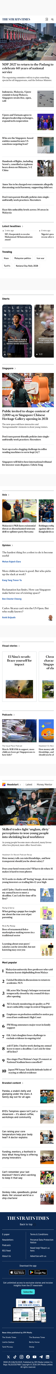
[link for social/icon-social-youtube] (34, 1357)
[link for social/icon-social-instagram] (21, 1357)
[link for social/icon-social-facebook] (28, 1357)
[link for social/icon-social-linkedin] (47, 1357)
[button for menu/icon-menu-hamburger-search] (52, 19)
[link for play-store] (38, 1272)
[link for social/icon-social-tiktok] (15, 1357)
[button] (46, 19)
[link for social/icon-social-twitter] (8, 1357)
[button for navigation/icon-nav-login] (46, 19)
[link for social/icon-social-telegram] (41, 1357)
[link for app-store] (18, 1272)
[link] (16, 19)
